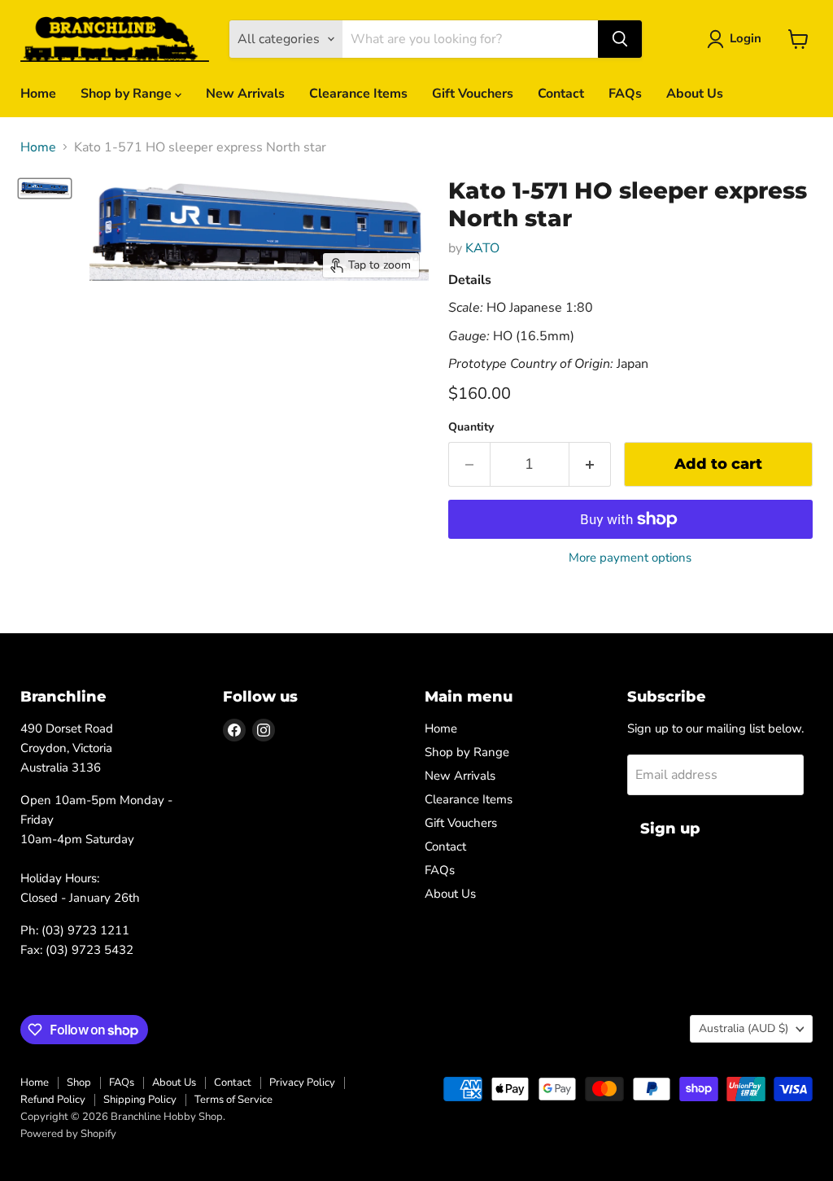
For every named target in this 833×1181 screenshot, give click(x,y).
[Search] (620, 39)
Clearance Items (358, 94)
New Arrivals (245, 94)
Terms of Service (233, 1099)
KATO (482, 248)
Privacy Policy (302, 1082)
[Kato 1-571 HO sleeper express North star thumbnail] (45, 188)
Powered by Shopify (68, 1133)
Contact (561, 94)
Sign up (670, 829)
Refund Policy (52, 1099)
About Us (694, 94)
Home (38, 94)
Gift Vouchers (472, 94)
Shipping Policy (140, 1099)
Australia (743, 1028)
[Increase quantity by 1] (590, 464)
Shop (79, 1082)
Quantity (471, 427)
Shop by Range (128, 94)
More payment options (630, 558)
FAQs (625, 94)
